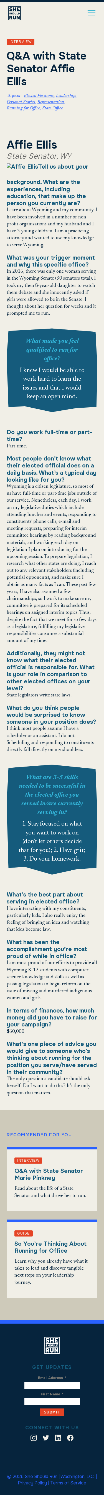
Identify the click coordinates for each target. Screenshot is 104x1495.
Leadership (65, 95)
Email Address (52, 1378)
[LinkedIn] (58, 1439)
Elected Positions (39, 95)
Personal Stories (21, 102)
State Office (52, 108)
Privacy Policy (32, 1483)
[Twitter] (46, 1439)
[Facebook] (70, 1439)
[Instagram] (34, 1439)
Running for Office (23, 108)
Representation (50, 102)
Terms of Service (68, 1483)
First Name (52, 1394)
